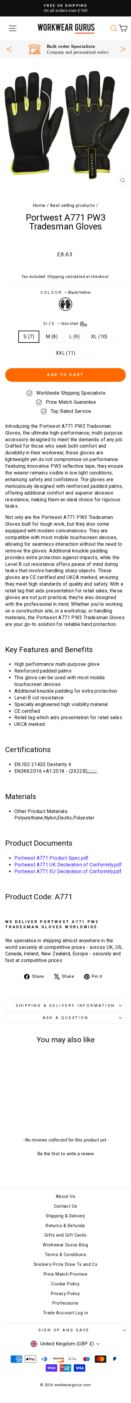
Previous (9, 49)
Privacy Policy (65, 1293)
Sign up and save (64, 1330)
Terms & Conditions (65, 1254)
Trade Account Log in (65, 1313)
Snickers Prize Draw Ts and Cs (65, 1264)
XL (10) (99, 336)
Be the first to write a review (65, 1153)
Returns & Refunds (65, 1225)
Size (61, 323)
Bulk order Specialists (71, 46)
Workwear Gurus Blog (65, 1245)
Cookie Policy (65, 1284)
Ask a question (66, 1017)
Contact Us (65, 1206)
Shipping (55, 276)
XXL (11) (65, 353)
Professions (65, 1303)
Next (123, 48)
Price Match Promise (65, 1274)
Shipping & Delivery (65, 1216)
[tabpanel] (69, 49)
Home (39, 205)
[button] (65, 1153)
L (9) (74, 336)
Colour (65, 292)
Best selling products (72, 205)
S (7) (28, 336)
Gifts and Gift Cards (65, 1235)
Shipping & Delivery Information (65, 1005)
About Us (65, 1196)
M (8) (52, 336)
